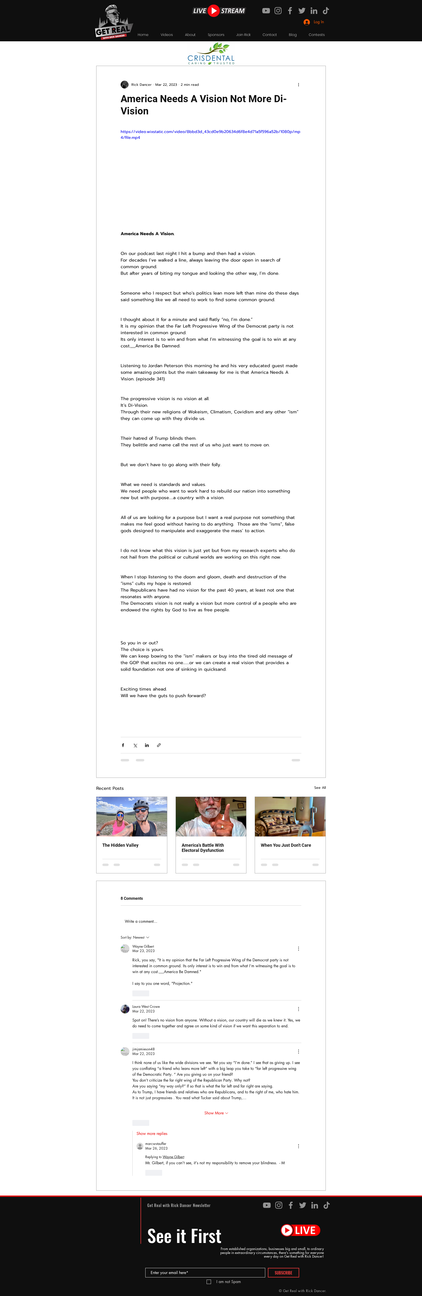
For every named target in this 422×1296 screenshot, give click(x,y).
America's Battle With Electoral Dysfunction (203, 848)
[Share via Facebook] (123, 745)
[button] (319, 51)
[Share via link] (159, 745)
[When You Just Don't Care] (290, 816)
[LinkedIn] (314, 10)
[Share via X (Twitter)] (135, 745)
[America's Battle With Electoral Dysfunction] (211, 816)
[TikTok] (326, 10)
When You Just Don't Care (286, 845)
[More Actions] (298, 949)
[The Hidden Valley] (131, 816)
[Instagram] (278, 10)
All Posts (103, 51)
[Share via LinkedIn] (147, 745)
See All (320, 787)
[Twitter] (302, 10)
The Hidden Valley (120, 845)
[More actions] (298, 85)
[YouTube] (266, 10)
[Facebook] (290, 10)
